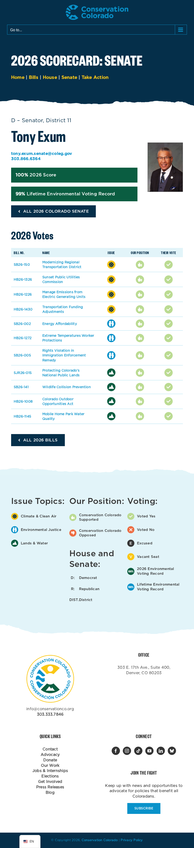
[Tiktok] (138, 751)
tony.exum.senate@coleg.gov (41, 153)
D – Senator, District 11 (41, 120)
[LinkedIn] (161, 751)
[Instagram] (127, 751)
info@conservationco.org (50, 709)
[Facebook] (116, 751)
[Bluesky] (172, 751)
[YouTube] (149, 751)
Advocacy (50, 754)
